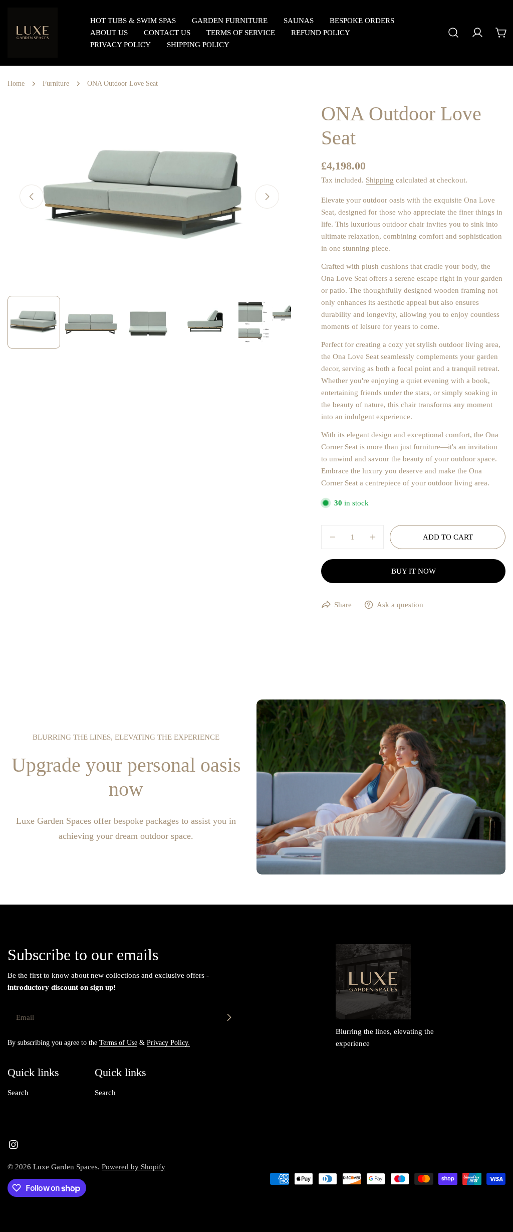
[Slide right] (267, 197)
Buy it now (413, 571)
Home (16, 83)
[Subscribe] (228, 1017)
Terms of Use (118, 1042)
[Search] (453, 33)
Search (18, 1093)
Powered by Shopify (133, 1167)
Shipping (380, 180)
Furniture (56, 83)
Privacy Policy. (168, 1042)
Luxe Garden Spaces (65, 1167)
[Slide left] (32, 197)
